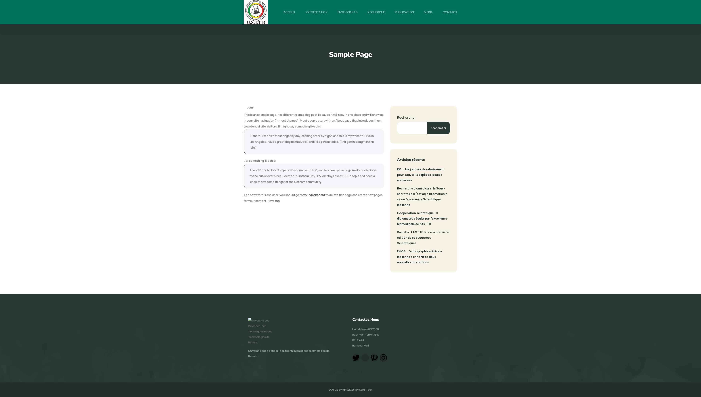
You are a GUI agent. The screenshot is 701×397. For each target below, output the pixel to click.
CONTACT (450, 12)
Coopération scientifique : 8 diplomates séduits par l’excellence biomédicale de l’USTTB (422, 218)
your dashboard (314, 195)
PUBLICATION (404, 12)
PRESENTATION (316, 12)
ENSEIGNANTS (347, 12)
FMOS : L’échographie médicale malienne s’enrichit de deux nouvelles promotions (419, 256)
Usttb (250, 107)
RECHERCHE (376, 12)
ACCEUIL (290, 12)
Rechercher (406, 117)
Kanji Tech (366, 390)
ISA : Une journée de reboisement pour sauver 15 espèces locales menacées (421, 174)
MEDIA (428, 12)
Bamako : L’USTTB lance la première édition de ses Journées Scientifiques (423, 237)
